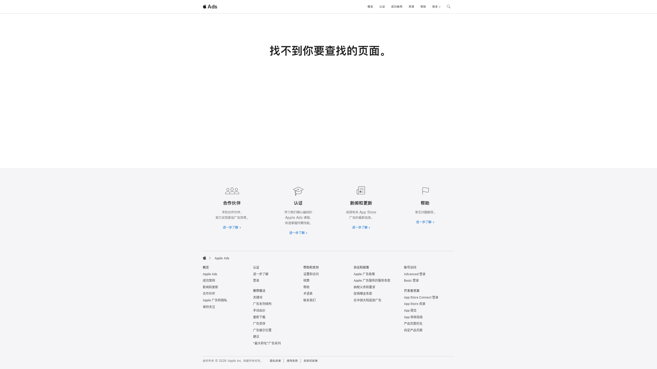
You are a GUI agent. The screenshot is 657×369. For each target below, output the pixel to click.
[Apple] (204, 257)
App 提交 (410, 310)
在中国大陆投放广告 (367, 300)
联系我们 (309, 300)
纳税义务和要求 (364, 287)
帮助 (423, 6)
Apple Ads (210, 274)
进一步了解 (260, 274)
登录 (256, 280)
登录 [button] (435, 6)
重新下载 (259, 317)
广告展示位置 (262, 330)
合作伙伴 (209, 293)
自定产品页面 (413, 330)
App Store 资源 (414, 304)
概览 (370, 6)
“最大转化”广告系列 (267, 343)
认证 (382, 6)
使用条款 (292, 360)
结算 (306, 280)
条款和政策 (311, 360)
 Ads (210, 7)
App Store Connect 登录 (421, 297)
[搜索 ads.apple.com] (448, 7)
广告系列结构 (262, 304)
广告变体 (259, 323)
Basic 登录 (411, 280)
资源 (411, 6)
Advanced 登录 (415, 274)
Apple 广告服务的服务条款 (372, 280)
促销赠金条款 (363, 293)
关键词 (257, 297)
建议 (256, 337)
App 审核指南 (413, 317)
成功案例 (396, 6)
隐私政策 (275, 360)
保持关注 (209, 307)
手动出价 (259, 310)
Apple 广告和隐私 (215, 300)
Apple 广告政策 (364, 274)
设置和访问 (311, 274)
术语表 (308, 293)
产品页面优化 (413, 323)
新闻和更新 (210, 287)
